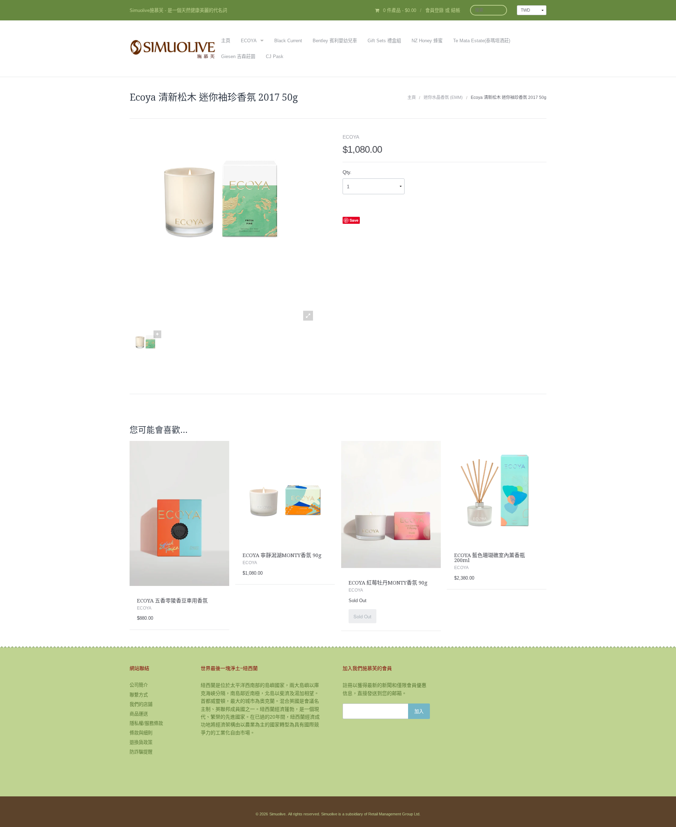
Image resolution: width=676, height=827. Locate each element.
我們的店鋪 (141, 704)
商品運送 (139, 713)
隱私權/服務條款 (146, 723)
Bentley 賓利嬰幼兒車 (335, 40)
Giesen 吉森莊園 (238, 56)
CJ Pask (274, 56)
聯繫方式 (139, 694)
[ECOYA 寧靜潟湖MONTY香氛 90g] (285, 490)
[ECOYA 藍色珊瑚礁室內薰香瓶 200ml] (496, 490)
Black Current (288, 40)
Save (354, 220)
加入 (419, 711)
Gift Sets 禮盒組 (384, 40)
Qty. (347, 172)
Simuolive (277, 814)
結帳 (455, 10)
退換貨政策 (141, 742)
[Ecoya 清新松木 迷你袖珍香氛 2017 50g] (145, 346)
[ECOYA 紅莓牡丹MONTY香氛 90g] (391, 504)
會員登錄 (434, 10)
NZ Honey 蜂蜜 (427, 40)
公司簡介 (139, 685)
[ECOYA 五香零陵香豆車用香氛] (179, 513)
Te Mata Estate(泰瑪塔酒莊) (481, 40)
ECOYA (249, 40)
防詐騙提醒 (141, 752)
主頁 (225, 40)
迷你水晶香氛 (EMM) (443, 97)
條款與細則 (141, 733)
